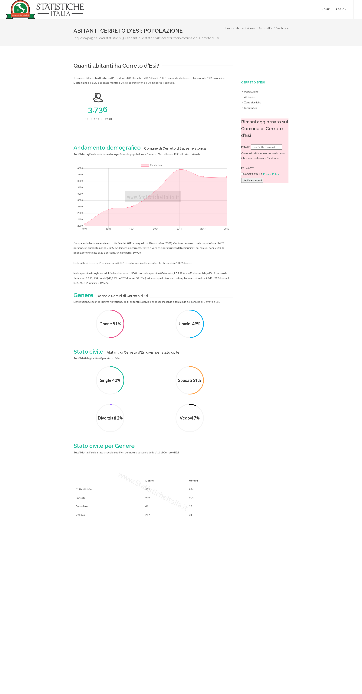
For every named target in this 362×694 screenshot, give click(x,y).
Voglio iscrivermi (252, 180)
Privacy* (247, 168)
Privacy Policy (271, 174)
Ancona (251, 28)
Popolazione (282, 28)
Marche (240, 28)
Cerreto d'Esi (265, 28)
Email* (245, 147)
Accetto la (253, 174)
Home (228, 28)
